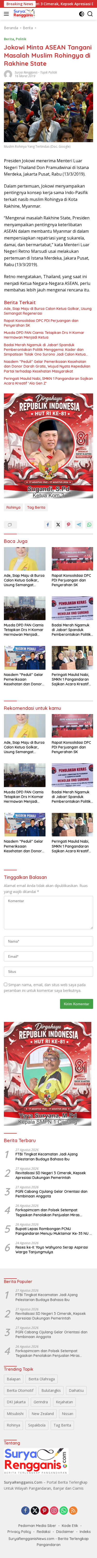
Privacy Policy (19, 1531)
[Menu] (7, 13)
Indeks (85, 1531)
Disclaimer (65, 1531)
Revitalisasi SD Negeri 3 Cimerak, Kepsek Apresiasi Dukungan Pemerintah (51, 1175)
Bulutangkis (51, 1390)
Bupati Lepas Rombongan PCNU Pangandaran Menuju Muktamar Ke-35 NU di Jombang (54, 1231)
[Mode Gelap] (82, 14)
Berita (9, 39)
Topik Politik (48, 72)
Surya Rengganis (26, 72)
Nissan (67, 1413)
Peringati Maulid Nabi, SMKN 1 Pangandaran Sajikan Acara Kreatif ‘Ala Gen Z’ (48, 381)
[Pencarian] (90, 14)
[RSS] (73, 1510)
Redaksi (43, 1531)
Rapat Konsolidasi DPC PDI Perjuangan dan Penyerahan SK (41, 323)
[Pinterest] (44, 1510)
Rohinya (13, 507)
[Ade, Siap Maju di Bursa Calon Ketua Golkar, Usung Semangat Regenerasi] (25, 559)
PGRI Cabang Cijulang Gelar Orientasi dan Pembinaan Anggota (51, 1194)
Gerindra (41, 1401)
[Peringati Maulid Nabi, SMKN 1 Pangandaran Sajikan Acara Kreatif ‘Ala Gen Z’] (72, 657)
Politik (21, 39)
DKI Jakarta (16, 1401)
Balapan (13, 1378)
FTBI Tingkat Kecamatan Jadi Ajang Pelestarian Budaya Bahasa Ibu (47, 1156)
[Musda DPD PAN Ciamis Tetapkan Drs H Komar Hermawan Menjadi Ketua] (25, 608)
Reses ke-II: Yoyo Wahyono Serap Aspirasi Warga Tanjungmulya (52, 1249)
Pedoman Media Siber (37, 1525)
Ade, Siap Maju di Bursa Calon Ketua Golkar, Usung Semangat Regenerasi (48, 311)
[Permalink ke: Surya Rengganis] (8, 73)
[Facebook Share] (48, 525)
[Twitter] (35, 1510)
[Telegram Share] (79, 525)
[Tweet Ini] (58, 525)
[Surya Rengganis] (23, 13)
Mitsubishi (15, 1413)
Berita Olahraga (41, 1378)
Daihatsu (76, 1390)
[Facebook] (25, 1510)
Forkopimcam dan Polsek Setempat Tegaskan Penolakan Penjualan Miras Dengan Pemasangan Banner (48, 1212)
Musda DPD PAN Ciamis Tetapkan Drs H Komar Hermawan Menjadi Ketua (44, 335)
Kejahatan (64, 1401)
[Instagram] (54, 1510)
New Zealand (43, 1413)
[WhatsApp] (63, 1510)
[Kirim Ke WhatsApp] (89, 525)
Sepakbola (37, 1425)
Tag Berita (36, 507)
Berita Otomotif (20, 1390)
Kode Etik (70, 1525)
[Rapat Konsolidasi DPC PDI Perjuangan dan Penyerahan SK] (72, 559)
